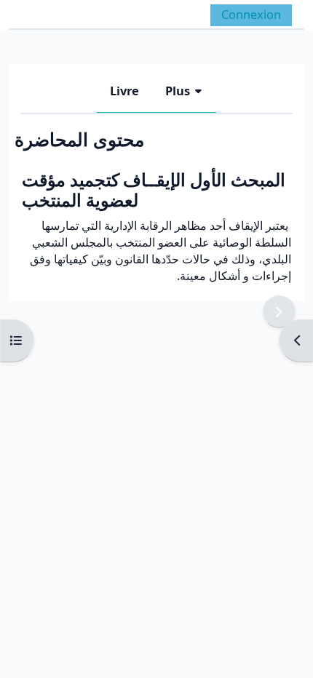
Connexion (251, 14)
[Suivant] (279, 311)
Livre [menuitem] (124, 90)
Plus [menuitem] (177, 90)
